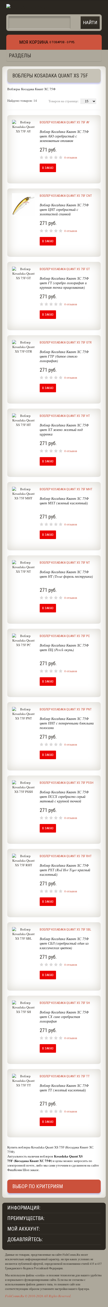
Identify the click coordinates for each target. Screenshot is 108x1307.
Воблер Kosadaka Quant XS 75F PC (65, 636)
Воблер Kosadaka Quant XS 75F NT (65, 562)
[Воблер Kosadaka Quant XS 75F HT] (23, 442)
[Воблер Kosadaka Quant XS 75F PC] (23, 663)
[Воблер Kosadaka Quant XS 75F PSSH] (23, 809)
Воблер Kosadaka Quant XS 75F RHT (66, 856)
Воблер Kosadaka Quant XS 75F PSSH (66, 783)
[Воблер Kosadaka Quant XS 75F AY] (23, 149)
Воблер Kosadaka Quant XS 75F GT (65, 269)
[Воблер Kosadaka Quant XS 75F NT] (23, 589)
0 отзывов (70, 157)
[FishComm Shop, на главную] (28, 7)
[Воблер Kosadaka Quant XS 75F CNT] (23, 222)
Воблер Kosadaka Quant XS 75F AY (64, 122)
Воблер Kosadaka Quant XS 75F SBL (65, 929)
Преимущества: (25, 1218)
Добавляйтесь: (25, 1239)
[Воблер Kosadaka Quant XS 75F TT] (23, 1103)
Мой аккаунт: (23, 1229)
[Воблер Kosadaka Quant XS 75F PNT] (23, 736)
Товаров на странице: (63, 101)
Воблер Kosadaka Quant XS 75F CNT (66, 196)
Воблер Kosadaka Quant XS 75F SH (65, 1003)
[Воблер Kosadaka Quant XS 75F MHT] (23, 516)
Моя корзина (33, 42)
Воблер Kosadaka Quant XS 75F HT (65, 416)
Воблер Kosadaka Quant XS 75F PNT (66, 709)
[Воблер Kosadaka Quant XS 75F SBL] (23, 956)
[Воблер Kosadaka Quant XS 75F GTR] (23, 369)
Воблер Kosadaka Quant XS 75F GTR (66, 342)
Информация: (23, 1208)
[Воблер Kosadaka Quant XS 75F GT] (23, 296)
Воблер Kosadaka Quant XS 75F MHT (66, 489)
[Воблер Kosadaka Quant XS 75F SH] (23, 1029)
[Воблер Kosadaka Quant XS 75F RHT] (23, 883)
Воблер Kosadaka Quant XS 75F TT (65, 1076)
